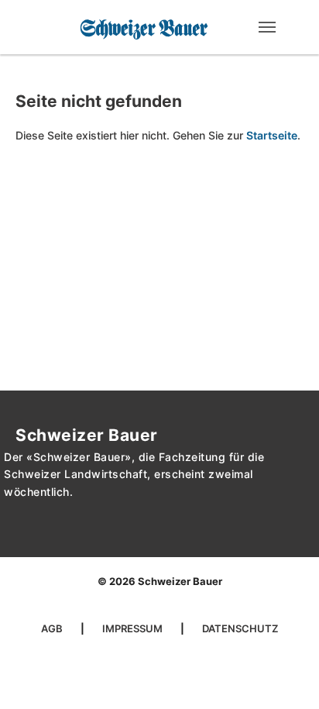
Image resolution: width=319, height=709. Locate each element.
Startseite (271, 135)
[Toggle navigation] (267, 27)
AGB (53, 628)
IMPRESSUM (133, 628)
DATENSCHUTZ (240, 628)
